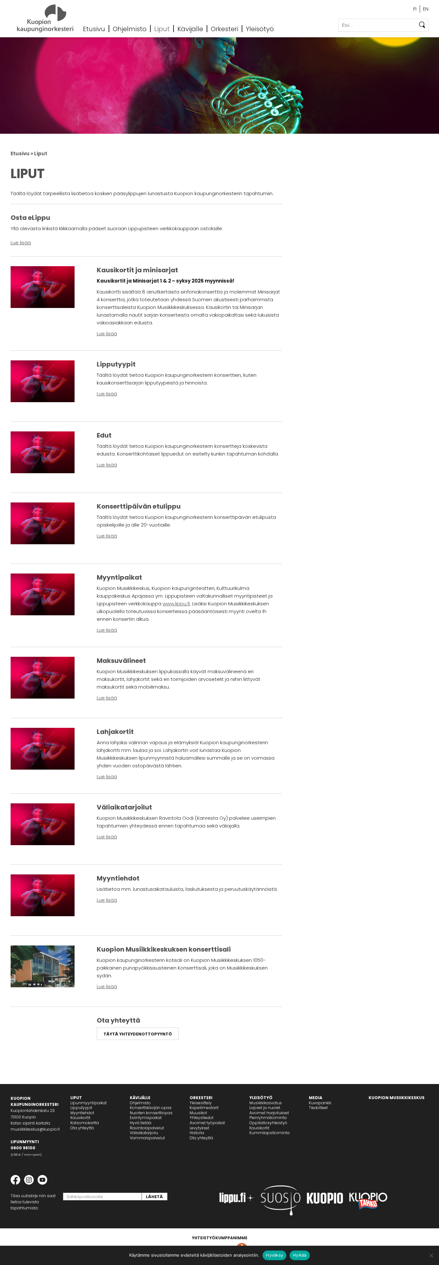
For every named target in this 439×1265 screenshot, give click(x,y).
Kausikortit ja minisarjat (137, 270)
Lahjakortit (115, 731)
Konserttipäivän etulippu (139, 506)
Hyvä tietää (140, 1122)
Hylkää (300, 1255)
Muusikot (198, 1113)
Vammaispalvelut (147, 1138)
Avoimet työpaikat (207, 1122)
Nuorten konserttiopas (151, 1113)
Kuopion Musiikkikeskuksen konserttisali (164, 949)
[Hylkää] (431, 1255)
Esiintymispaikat (146, 1117)
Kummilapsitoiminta (269, 1132)
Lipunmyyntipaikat (88, 1103)
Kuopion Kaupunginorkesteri (45, 18)
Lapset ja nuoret (264, 1107)
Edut (104, 435)
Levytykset (199, 1128)
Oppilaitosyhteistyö (268, 1122)
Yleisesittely (201, 1103)
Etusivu (94, 28)
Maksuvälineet (121, 660)
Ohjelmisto (130, 28)
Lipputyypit (116, 364)
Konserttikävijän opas (151, 1107)
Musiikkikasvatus (265, 1103)
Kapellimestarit (204, 1107)
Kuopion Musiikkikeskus (397, 1097)
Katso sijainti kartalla (30, 1123)
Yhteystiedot (201, 1117)
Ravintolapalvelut (147, 1128)
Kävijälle (190, 28)
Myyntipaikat (119, 577)
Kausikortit (80, 1117)
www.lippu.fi (176, 603)
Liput (162, 28)
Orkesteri (224, 28)
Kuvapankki (320, 1103)
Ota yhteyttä (118, 1020)
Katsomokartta (84, 1122)
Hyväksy (274, 1255)
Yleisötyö (260, 28)
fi (415, 8)
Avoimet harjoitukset (269, 1113)
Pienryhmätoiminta (268, 1117)
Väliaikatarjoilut (124, 807)
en (425, 8)
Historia (197, 1132)
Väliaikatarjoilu (144, 1132)
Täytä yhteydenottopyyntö (137, 1034)
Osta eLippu (30, 217)
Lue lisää (21, 242)
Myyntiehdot (118, 878)
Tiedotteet (318, 1107)
